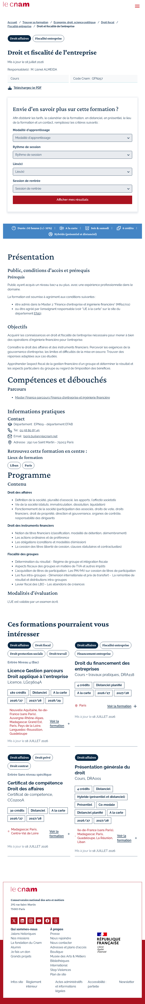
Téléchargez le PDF (28, 88)
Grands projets (21, 956)
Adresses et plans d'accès (68, 947)
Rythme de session (27, 147)
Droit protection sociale (26, 653)
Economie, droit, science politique (75, 22)
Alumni (16, 947)
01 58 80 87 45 (30, 430)
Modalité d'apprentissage (31, 130)
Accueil (12, 22)
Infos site (17, 982)
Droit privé (42, 757)
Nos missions (20, 938)
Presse (55, 934)
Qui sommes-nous (24, 929)
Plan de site (58, 974)
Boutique (56, 952)
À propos (56, 929)
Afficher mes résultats (72, 199)
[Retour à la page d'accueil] (16, 4)
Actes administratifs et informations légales (69, 986)
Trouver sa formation (35, 22)
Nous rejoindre (60, 938)
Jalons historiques (23, 934)
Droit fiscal (107, 22)
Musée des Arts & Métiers (68, 956)
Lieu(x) (18, 164)
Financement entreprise (94, 653)
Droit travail (58, 653)
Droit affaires (19, 38)
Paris (28, 465)
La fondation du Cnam (26, 943)
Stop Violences (60, 970)
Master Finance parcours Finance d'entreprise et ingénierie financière (62, 397)
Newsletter (126, 982)
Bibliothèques (59, 961)
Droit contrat (19, 766)
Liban (14, 465)
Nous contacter (61, 943)
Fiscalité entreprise (19, 26)
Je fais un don (20, 952)
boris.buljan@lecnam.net (40, 436)
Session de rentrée (26, 181)
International (58, 965)
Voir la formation (57, 723)
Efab (37, 313)
